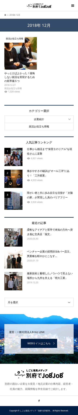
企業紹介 (39, 119)
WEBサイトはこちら (39, 343)
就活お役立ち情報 (39, 126)
